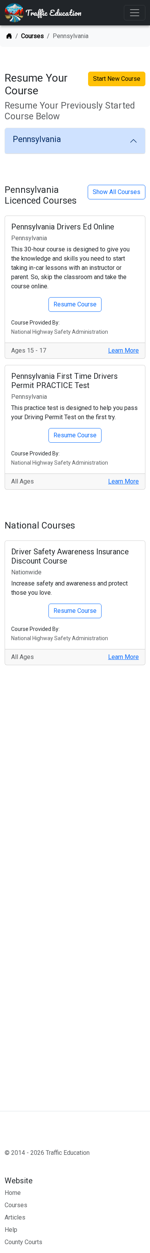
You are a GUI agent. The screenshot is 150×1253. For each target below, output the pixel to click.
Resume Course (75, 304)
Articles (15, 1217)
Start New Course (116, 78)
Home (13, 1192)
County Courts (23, 1242)
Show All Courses (116, 192)
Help (11, 1229)
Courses (32, 36)
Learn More (123, 350)
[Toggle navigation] (134, 12)
